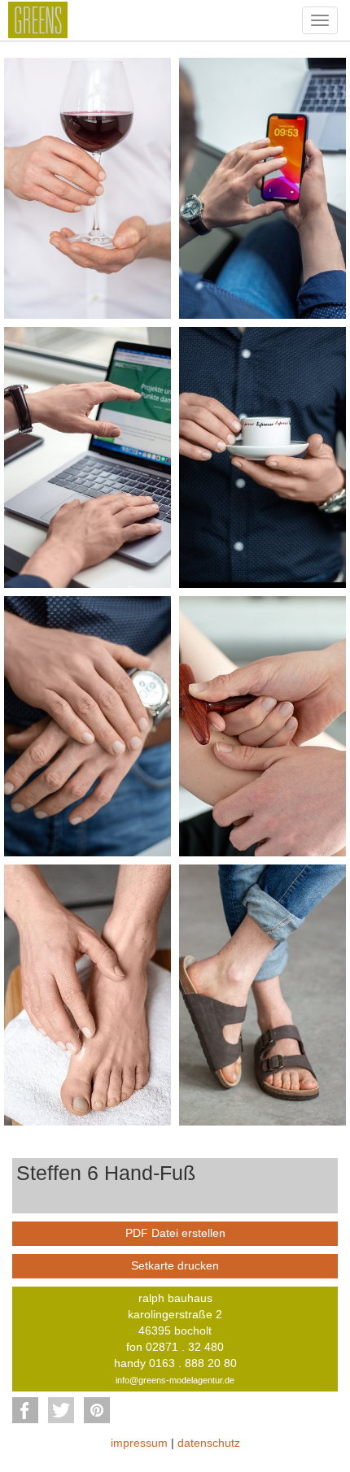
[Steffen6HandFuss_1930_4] (262, 456)
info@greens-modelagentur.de (175, 1380)
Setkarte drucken (175, 1265)
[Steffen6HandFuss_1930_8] (262, 993)
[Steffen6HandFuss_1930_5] (87, 725)
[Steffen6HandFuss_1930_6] (262, 725)
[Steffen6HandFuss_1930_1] (87, 187)
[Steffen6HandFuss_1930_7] (87, 993)
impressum (139, 1442)
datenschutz (208, 1442)
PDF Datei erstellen (175, 1232)
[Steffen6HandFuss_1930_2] (262, 187)
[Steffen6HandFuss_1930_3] (87, 456)
